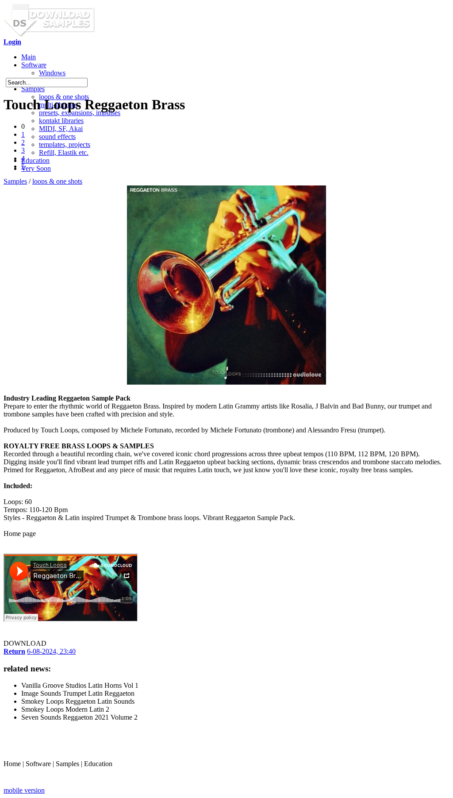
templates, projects (64, 144)
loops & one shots (57, 181)
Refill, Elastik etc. (63, 152)
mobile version (24, 790)
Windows (52, 73)
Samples (33, 89)
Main (28, 57)
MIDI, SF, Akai (61, 128)
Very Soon (36, 168)
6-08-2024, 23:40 (51, 651)
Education (35, 160)
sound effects (57, 136)
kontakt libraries (61, 120)
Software (33, 65)
